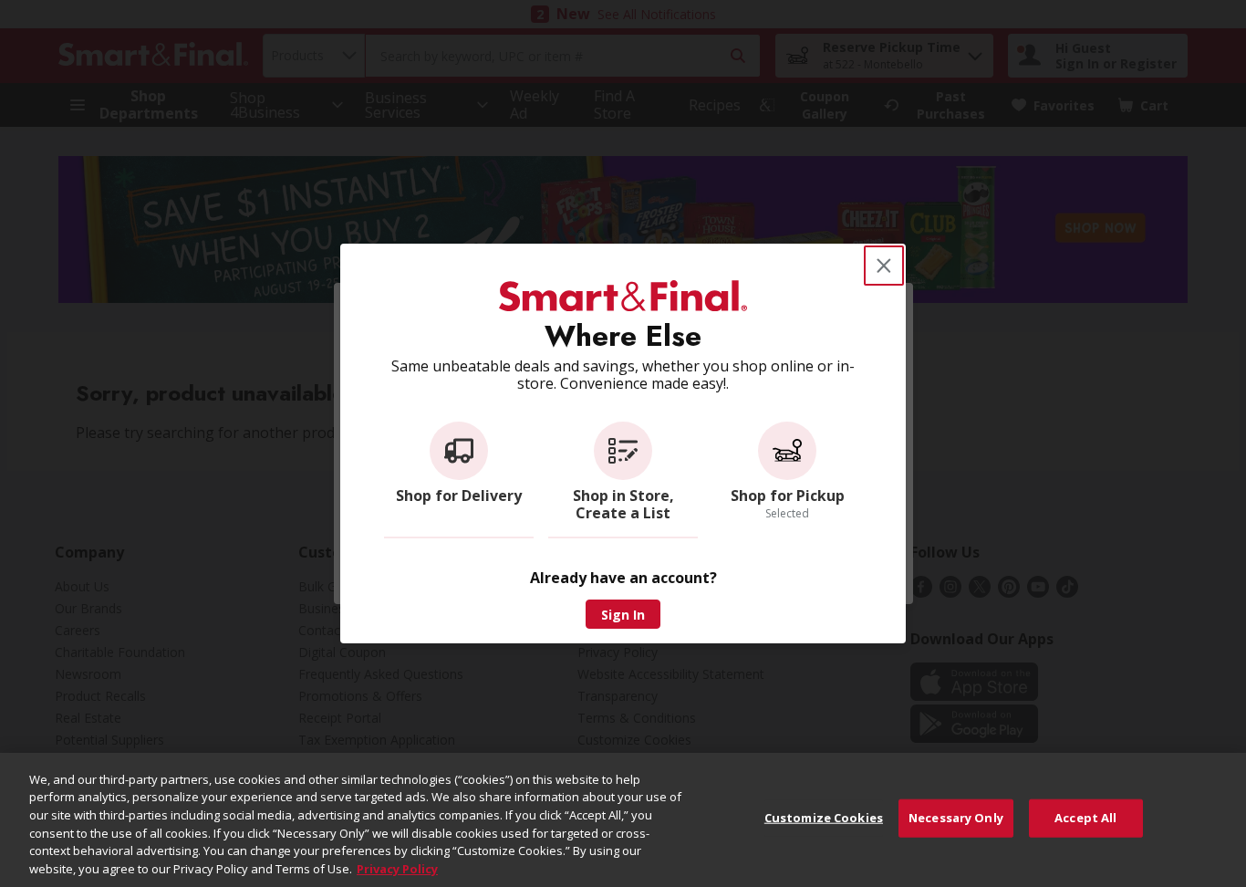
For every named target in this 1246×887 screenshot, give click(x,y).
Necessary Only (956, 817)
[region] (623, 820)
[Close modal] (884, 265)
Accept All (1085, 817)
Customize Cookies (823, 817)
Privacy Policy (397, 868)
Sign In (623, 614)
